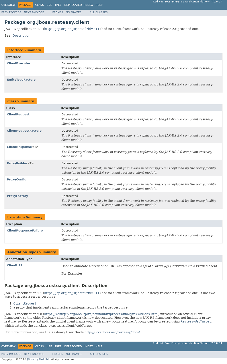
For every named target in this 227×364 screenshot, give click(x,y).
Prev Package (11, 12)
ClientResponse (19, 146)
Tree (58, 4)
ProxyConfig (16, 179)
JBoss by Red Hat (38, 359)
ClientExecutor (18, 63)
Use (49, 4)
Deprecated (73, 4)
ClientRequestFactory (24, 130)
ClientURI (14, 265)
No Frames (74, 12)
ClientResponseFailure (25, 230)
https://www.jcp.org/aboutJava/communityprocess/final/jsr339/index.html (101, 314)
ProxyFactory (17, 196)
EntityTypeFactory (21, 79)
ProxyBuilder (17, 163)
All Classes (99, 12)
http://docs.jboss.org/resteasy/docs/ (112, 332)
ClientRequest (18, 114)
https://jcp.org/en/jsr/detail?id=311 (72, 29)
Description (21, 35)
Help (99, 4)
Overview (8, 4)
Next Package (34, 12)
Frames (57, 12)
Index (88, 4)
